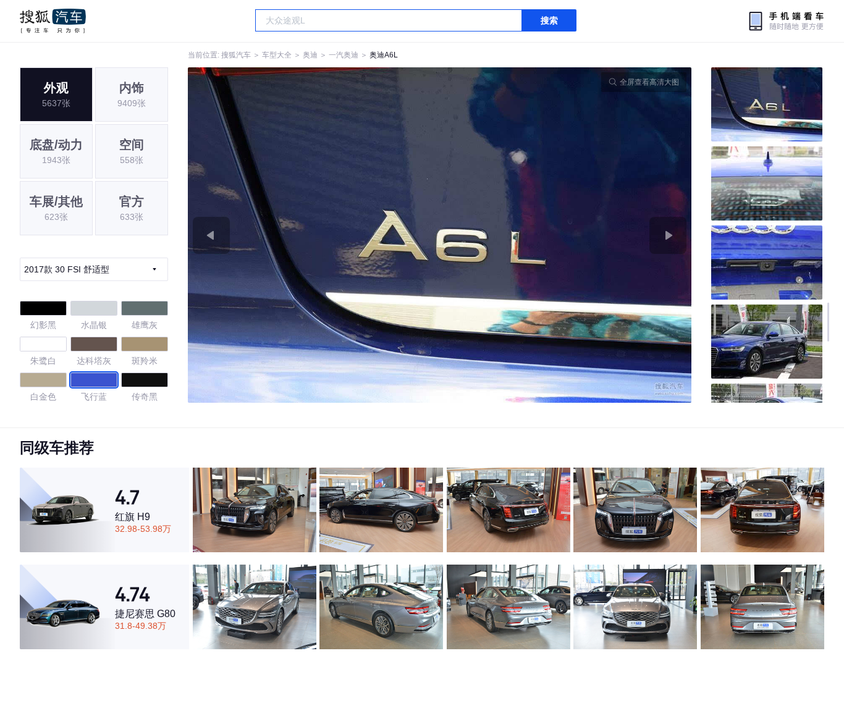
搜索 (549, 20)
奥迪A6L (383, 55)
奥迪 (310, 55)
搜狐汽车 (53, 21)
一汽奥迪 (343, 55)
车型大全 (277, 55)
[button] (314, 235)
